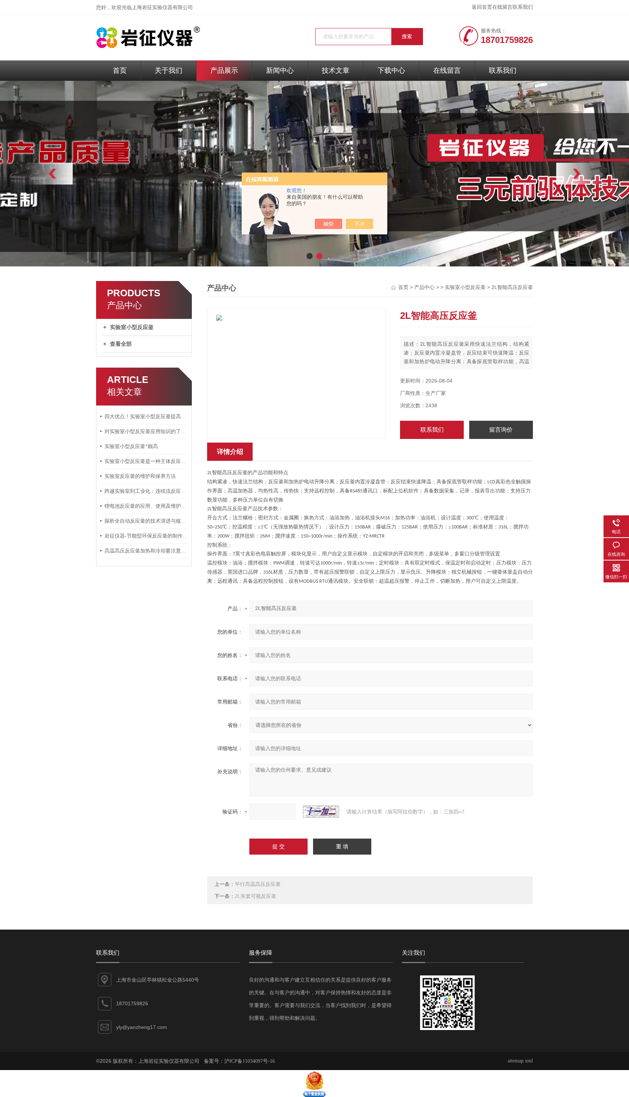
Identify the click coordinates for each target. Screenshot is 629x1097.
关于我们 (168, 70)
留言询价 (501, 430)
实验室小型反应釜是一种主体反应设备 (146, 461)
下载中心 (391, 70)
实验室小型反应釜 (132, 327)
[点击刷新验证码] (321, 811)
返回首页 (482, 7)
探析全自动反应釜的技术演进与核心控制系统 (146, 521)
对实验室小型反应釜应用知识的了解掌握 (146, 431)
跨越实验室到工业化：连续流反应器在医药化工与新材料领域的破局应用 (146, 491)
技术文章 (335, 70)
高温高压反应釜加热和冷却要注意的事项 (146, 551)
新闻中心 (280, 70)
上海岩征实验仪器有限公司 (162, 7)
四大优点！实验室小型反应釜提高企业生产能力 (146, 416)
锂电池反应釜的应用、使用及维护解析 (146, 506)
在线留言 (502, 7)
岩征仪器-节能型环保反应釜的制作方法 (146, 536)
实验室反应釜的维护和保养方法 (140, 476)
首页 (120, 70)
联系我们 (523, 7)
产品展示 (224, 70)
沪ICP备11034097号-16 (249, 1061)
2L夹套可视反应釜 (255, 896)
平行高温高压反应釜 (258, 884)
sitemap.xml (520, 1061)
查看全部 (121, 344)
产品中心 (424, 287)
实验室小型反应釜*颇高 (131, 446)
